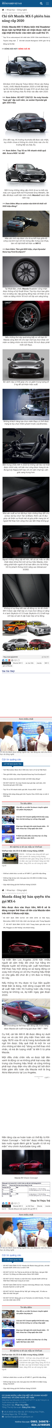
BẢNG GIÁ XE (24, 49)
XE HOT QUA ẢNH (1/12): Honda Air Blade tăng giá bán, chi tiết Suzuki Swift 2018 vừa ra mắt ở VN (26, 1267)
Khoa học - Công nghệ (17, 10)
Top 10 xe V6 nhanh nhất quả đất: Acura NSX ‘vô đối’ (24, 151)
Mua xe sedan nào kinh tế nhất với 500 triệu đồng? (21, 779)
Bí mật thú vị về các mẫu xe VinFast (26, 847)
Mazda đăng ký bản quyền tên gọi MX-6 (23, 1209)
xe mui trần (30, 663)
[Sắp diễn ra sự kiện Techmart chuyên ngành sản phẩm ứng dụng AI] (9, 810)
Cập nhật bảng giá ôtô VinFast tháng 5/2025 (19, 884)
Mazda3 (36, 195)
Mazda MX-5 (17, 663)
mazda (39, 663)
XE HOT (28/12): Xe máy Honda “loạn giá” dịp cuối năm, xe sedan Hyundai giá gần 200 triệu (25, 100)
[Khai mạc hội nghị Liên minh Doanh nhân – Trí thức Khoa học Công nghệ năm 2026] (9, 829)
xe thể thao (30, 1206)
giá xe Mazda (7, 666)
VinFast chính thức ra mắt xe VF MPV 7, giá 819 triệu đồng (24, 873)
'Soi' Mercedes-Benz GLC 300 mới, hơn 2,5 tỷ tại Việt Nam (24, 770)
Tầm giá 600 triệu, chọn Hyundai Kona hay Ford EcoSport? (24, 774)
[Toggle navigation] (47, 3)
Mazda (25, 288)
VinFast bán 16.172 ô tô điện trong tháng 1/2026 (23, 851)
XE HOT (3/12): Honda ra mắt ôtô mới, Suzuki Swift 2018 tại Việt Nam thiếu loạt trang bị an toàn (25, 1280)
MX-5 (38, 243)
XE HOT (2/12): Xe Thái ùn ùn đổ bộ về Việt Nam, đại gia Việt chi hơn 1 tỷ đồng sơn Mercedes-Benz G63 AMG (25, 1273)
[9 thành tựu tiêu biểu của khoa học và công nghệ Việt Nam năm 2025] (9, 839)
